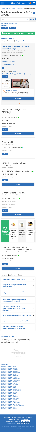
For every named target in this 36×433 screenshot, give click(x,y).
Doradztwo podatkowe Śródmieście (10, 398)
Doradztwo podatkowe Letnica (8, 374)
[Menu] (33, 3)
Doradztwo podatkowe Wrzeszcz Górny (11, 404)
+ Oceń (5, 77)
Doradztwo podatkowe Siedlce (8, 393)
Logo (9, 417)
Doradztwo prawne (26, 51)
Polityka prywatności (22, 417)
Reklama (14, 417)
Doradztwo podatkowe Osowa (8, 387)
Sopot (25, 41)
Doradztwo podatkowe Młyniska (9, 381)
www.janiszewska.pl (8, 61)
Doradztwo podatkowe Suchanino (9, 396)
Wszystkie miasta (7, 39)
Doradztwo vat (5, 23)
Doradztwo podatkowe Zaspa (8, 407)
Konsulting (4, 195)
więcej (14, 71)
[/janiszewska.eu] (3, 68)
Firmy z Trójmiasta (18, 3)
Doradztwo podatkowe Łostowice (9, 375)
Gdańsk (4, 28)
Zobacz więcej (18, 103)
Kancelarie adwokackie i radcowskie (11, 51)
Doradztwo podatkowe (17, 52)
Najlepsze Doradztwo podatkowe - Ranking (18, 33)
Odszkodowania (6, 52)
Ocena (13, 74)
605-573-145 (5, 120)
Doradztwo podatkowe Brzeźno (9, 368)
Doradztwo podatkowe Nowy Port (9, 384)
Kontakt (30, 417)
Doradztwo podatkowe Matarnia (9, 377)
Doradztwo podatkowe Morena (9, 383)
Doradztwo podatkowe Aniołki (8, 366)
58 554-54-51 (13, 201)
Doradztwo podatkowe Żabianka (9, 408)
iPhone (27, 423)
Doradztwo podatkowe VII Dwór (9, 401)
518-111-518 (5, 59)
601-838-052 (5, 201)
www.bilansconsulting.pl (9, 204)
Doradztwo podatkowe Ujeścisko (9, 399)
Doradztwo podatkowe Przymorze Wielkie (11, 390)
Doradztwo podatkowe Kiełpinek (9, 371)
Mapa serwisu (11, 419)
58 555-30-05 (13, 174)
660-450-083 (5, 174)
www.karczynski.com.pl (8, 123)
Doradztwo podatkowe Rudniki (9, 392)
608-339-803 (5, 258)
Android (21, 423)
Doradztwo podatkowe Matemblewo (10, 378)
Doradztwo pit (14, 23)
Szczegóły (28, 74)
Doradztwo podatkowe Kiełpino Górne (10, 372)
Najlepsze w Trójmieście (5, 232)
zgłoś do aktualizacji (7, 126)
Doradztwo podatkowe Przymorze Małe (11, 389)
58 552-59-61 (13, 258)
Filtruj (32, 19)
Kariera (6, 417)
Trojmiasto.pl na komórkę (21, 419)
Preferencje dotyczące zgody (13, 421)
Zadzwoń (18, 99)
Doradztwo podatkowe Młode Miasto (10, 380)
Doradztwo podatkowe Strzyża (8, 395)
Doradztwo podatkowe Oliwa (8, 386)
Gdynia (19, 41)
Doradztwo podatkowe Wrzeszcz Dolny (11, 402)
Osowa (12, 28)
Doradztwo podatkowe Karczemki (9, 369)
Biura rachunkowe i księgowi (9, 252)
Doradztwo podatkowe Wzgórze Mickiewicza (12, 405)
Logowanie (26, 421)
